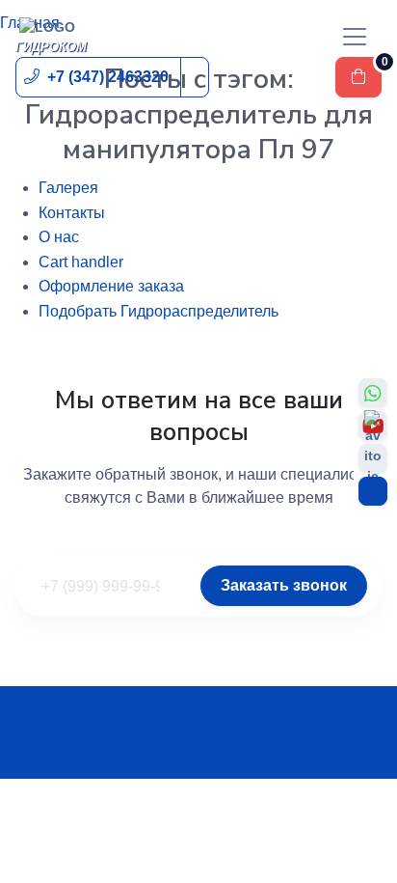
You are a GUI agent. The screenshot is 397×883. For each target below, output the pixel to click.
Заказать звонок (284, 585)
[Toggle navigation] (355, 36)
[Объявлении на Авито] (372, 458)
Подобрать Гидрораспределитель (158, 311)
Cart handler (81, 262)
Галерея (68, 187)
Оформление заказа (111, 286)
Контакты (72, 213)
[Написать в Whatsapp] (372, 392)
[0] (358, 77)
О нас (59, 237)
